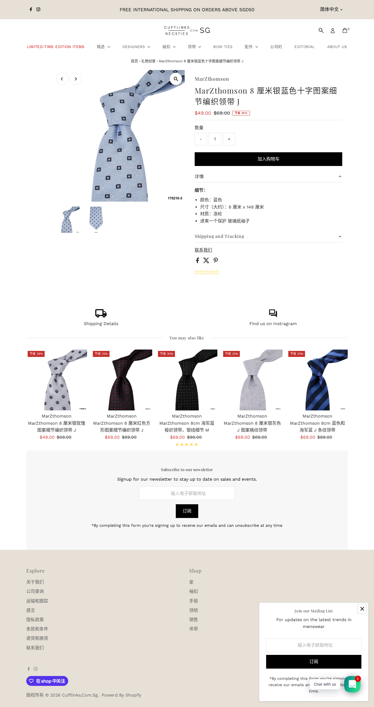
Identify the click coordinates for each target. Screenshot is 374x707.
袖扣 (167, 46)
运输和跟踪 (37, 601)
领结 (193, 610)
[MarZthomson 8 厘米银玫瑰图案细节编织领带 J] (56, 380)
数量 (199, 127)
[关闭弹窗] (362, 609)
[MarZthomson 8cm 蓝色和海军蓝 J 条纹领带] (317, 380)
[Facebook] (30, 9)
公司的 (276, 46)
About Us (337, 46)
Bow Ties (222, 46)
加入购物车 (269, 159)
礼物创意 (148, 61)
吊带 (193, 629)
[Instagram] (38, 9)
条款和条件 (37, 629)
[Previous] (62, 79)
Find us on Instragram (273, 323)
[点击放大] (176, 79)
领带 (192, 46)
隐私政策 (35, 619)
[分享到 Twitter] (207, 261)
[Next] (76, 79)
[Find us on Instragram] (273, 316)
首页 (134, 61)
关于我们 (35, 582)
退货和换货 (37, 638)
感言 (30, 610)
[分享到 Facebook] (198, 261)
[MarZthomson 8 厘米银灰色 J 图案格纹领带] (252, 380)
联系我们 (203, 250)
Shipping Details (101, 323)
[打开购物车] (345, 30)
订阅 (187, 511)
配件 (249, 46)
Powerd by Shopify (121, 695)
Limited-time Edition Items (56, 46)
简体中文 (329, 9)
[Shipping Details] (101, 316)
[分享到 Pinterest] (216, 261)
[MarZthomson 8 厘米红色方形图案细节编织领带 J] (121, 380)
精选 (101, 46)
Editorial (304, 46)
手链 (193, 601)
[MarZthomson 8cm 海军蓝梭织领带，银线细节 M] (187, 380)
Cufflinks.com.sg (80, 695)
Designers (134, 46)
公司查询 (35, 591)
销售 (193, 619)
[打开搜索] (321, 30)
